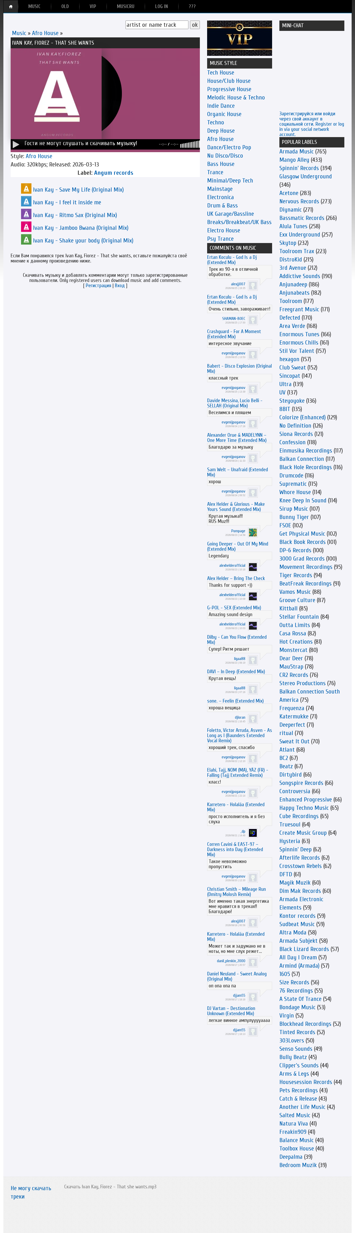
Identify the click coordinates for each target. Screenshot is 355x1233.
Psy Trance (220, 238)
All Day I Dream (298, 957)
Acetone (288, 193)
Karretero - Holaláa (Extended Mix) (236, 807)
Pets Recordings (298, 1090)
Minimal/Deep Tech (230, 180)
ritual (286, 733)
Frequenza (291, 708)
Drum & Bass (222, 205)
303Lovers (291, 1040)
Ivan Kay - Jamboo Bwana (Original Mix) (80, 227)
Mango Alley (294, 159)
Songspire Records (301, 782)
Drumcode (291, 475)
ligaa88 (239, 658)
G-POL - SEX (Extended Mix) (234, 608)
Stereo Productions (302, 683)
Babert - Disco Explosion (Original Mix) (239, 368)
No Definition (295, 425)
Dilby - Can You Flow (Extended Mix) (237, 639)
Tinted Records (297, 1032)
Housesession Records (305, 1082)
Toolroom (290, 301)
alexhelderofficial (232, 565)
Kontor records (297, 915)
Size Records (294, 982)
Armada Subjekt (298, 940)
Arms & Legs (294, 1073)
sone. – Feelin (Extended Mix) (235, 701)
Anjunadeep (293, 284)
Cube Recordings (299, 816)
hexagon (289, 359)
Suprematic (293, 483)
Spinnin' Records (299, 168)
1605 (284, 974)
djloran (240, 717)
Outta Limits (294, 625)
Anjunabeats (294, 292)
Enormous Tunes (299, 334)
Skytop (287, 242)
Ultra (285, 384)
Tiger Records (295, 575)
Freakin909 (292, 1131)
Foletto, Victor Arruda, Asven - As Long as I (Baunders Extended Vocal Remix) (239, 735)
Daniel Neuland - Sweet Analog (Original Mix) (237, 976)
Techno (215, 122)
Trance (215, 172)
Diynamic (290, 209)
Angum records (113, 172)
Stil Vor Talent (296, 350)
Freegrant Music (299, 309)
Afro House (45, 33)
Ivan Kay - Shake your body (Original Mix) (83, 240)
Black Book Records (302, 541)
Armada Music (296, 151)
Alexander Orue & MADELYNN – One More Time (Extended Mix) (237, 437)
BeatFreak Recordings (305, 583)
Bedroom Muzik (298, 1165)
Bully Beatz (293, 1057)
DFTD (285, 874)
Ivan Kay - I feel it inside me (67, 202)
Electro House (223, 230)
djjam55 (239, 995)
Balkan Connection (301, 458)
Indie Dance (221, 105)
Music (19, 33)
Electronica (220, 197)
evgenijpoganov (233, 353)
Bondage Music (297, 1007)
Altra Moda (292, 932)
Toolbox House (296, 1148)
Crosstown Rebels (300, 866)
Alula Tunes (293, 226)
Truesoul (289, 824)
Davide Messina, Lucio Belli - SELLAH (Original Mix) (234, 403)
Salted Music (294, 1115)
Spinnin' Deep (295, 849)
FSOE (285, 525)
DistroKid (290, 259)
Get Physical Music (302, 533)
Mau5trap (291, 666)
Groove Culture (297, 600)
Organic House (224, 114)
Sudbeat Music (297, 924)
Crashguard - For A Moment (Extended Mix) (234, 334)
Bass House (220, 163)
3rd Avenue (292, 267)
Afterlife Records (299, 857)
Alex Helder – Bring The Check (236, 578)
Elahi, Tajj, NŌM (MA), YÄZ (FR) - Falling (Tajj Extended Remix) (237, 772)
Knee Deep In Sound (302, 500)
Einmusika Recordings (305, 450)
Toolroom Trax (296, 251)
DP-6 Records (295, 550)
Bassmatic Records (301, 217)
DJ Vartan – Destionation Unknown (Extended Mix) (231, 1010)
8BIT (284, 409)
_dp (242, 831)
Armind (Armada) (299, 965)
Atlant (287, 749)
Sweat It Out (294, 741)
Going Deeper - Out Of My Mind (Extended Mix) (237, 546)
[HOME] (11, 6)
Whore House (295, 492)
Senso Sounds (295, 1048)
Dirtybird (290, 774)
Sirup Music (293, 508)
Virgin (286, 1015)
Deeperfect (292, 724)
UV (282, 392)
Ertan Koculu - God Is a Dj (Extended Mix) (232, 259)
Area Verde (292, 325)
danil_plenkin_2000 (231, 961)
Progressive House (229, 89)
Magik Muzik (295, 882)
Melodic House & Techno (236, 97)
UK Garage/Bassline (230, 213)
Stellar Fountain (299, 616)
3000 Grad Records (302, 558)
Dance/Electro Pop (229, 147)
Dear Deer (291, 658)
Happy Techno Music (304, 807)
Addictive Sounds (299, 276)
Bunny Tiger (294, 517)
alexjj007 (238, 284)
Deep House (221, 130)
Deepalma (291, 1156)
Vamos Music (295, 591)
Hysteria (289, 841)
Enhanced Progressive (305, 799)
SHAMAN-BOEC (233, 318)
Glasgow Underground (305, 176)
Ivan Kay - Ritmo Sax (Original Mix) (75, 215)
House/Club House (229, 80)
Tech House (220, 72)
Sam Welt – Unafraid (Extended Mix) (237, 472)
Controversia (294, 791)
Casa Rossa (292, 633)
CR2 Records (293, 674)
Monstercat (293, 649)
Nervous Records (299, 201)
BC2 (283, 758)
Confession (292, 442)
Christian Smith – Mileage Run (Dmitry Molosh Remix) (236, 891)
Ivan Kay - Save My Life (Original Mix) (78, 189)
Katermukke (293, 716)
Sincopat (289, 375)
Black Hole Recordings (305, 467)
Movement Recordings (305, 566)
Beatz (286, 766)
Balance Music (296, 1140)
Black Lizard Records (304, 949)
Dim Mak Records (300, 890)
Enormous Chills (298, 342)
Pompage (238, 531)
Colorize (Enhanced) (302, 417)
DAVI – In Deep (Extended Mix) (236, 672)
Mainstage (220, 188)
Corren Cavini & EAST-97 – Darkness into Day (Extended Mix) (235, 849)
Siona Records (296, 433)
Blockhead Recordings (305, 1023)
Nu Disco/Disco (225, 155)
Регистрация (98, 285)
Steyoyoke (292, 400)
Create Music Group (303, 832)
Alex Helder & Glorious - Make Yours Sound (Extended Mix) (236, 506)
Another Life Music (302, 1106)
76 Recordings (296, 990)
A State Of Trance (300, 998)
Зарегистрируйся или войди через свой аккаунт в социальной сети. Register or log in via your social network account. (311, 124)
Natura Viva (293, 1123)
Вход (120, 285)
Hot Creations (296, 641)
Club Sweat (292, 367)
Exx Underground (299, 234)
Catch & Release (298, 1098)
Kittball (288, 608)
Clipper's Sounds (299, 1065)
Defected (289, 317)
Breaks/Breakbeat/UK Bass (239, 222)
